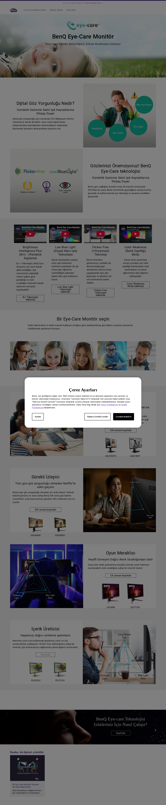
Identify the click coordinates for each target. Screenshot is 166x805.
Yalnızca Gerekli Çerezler (97, 417)
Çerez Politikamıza (109, 405)
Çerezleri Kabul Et (123, 417)
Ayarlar (38, 417)
